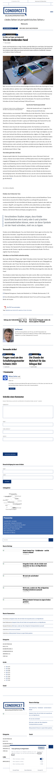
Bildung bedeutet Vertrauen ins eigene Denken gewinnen (21, 633)
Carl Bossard (7, 42)
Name (4, 421)
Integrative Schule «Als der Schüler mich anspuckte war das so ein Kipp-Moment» (35, 565)
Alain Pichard (34, 366)
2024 (7, 670)
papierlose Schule (22, 310)
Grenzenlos (5, 653)
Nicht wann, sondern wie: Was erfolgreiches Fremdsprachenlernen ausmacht (36, 589)
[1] (38, 111)
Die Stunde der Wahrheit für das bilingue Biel (37, 360)
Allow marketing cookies (18, 764)
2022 (7, 674)
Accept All (40, 770)
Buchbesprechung (7, 648)
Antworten (12, 388)
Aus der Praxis (6, 644)
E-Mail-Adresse (6, 429)
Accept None (16, 770)
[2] (11, 178)
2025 (7, 668)
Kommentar (6, 404)
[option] (36, 28)
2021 (7, 676)
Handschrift (15, 310)
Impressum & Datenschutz (40, 1)
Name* (4, 469)
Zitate (4, 656)
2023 (7, 672)
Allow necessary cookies (18, 759)
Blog (4, 34)
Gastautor (7, 366)
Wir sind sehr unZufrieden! (30, 576)
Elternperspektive (7, 651)
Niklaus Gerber (13, 376)
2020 (7, 678)
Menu (51, 12)
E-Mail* (4, 474)
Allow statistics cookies (18, 761)
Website (4, 436)
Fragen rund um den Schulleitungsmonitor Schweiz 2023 (13, 360)
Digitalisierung (9, 310)
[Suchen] (51, 540)
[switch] (41, 759)
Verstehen (29, 310)
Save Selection (28, 770)
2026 (7, 666)
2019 (7, 680)
